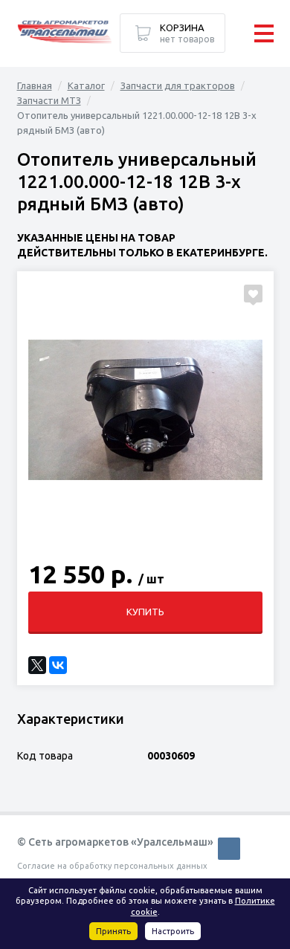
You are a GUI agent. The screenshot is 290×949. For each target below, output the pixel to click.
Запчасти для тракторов (177, 85)
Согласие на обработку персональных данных (112, 865)
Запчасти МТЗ (49, 100)
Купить (145, 611)
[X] (37, 665)
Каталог (86, 85)
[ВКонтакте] (58, 665)
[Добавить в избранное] (253, 293)
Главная (34, 85)
